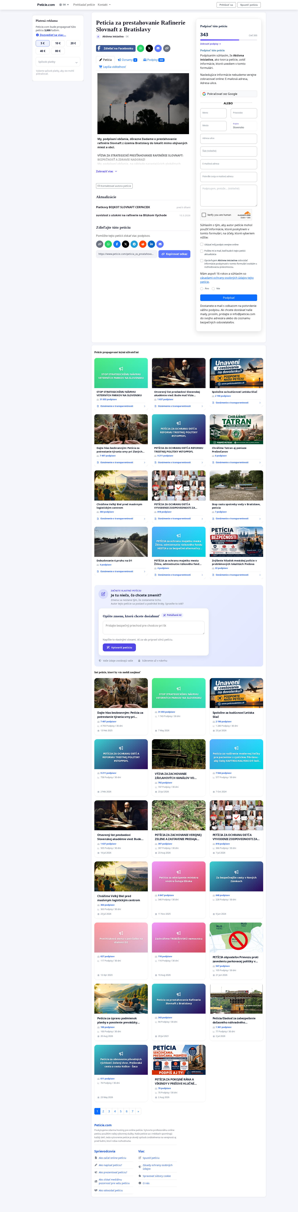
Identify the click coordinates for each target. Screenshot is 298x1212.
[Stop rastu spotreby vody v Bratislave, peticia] (236, 496)
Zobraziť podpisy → (210, 43)
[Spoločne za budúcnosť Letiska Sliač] (236, 382)
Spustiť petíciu (249, 4)
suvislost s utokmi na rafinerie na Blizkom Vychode (131, 215)
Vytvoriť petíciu (121, 647)
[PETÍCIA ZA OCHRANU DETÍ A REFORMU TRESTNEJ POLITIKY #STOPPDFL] (178, 440)
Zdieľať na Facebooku (118, 48)
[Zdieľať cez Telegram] (134, 244)
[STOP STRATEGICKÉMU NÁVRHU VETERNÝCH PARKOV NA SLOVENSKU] (121, 384)
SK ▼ (66, 4)
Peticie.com (46, 5)
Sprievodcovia (104, 1151)
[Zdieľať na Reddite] (142, 244)
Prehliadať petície (84, 4)
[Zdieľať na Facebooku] (117, 244)
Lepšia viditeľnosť (114, 67)
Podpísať (229, 298)
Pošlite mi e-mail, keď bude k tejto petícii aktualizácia (224, 252)
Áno (207, 288)
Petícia (107, 60)
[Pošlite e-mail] (158, 48)
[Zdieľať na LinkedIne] (151, 244)
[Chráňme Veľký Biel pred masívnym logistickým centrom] (121, 496)
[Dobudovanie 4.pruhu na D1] (121, 551)
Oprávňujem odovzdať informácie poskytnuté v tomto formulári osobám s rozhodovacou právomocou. (230, 263)
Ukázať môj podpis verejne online (221, 244)
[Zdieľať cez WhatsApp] (140, 48)
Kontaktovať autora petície (116, 186)
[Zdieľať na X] (149, 48)
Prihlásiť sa (226, 4)
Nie (218, 288)
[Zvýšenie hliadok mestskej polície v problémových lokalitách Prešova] (236, 553)
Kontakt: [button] (103, 4)
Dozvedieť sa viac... (52, 35)
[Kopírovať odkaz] (166, 48)
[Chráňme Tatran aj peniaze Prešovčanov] (236, 440)
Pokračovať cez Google (222, 94)
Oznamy (128, 60)
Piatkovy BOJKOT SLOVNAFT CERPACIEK (123, 207)
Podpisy (155, 60)
